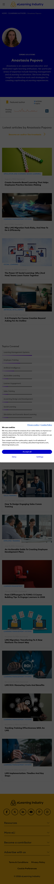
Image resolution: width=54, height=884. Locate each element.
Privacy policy (33, 425)
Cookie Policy (46, 425)
